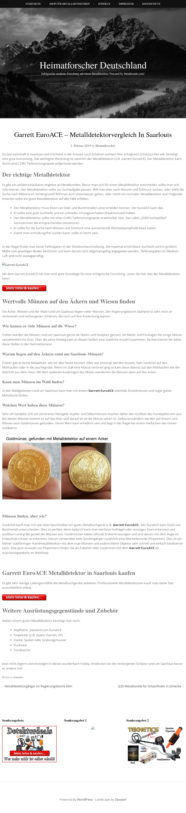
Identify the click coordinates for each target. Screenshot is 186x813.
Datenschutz (151, 3)
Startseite (33, 3)
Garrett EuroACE (101, 390)
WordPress (85, 799)
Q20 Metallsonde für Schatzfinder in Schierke (149, 686)
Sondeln (18, 677)
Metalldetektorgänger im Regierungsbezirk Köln (38, 686)
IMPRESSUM (126, 3)
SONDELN (104, 3)
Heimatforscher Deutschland (93, 64)
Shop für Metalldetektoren (69, 3)
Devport (121, 799)
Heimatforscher (105, 146)
